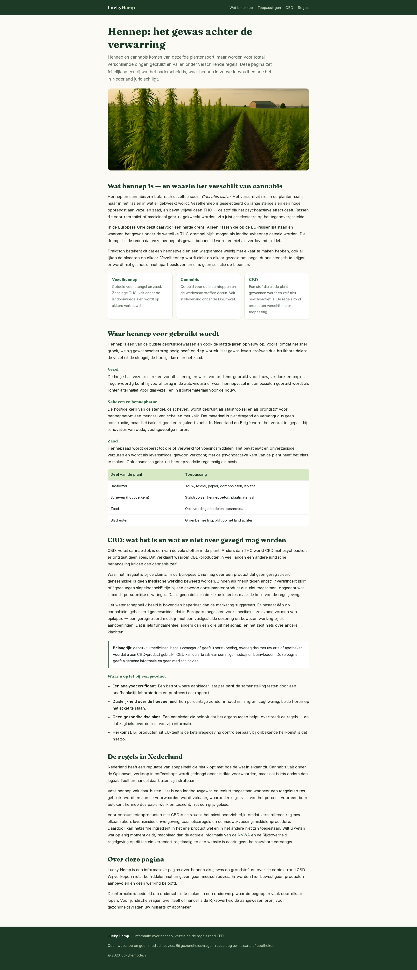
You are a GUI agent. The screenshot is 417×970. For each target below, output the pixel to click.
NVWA (244, 835)
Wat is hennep (241, 8)
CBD (289, 8)
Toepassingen (269, 8)
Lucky (121, 7)
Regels (303, 8)
